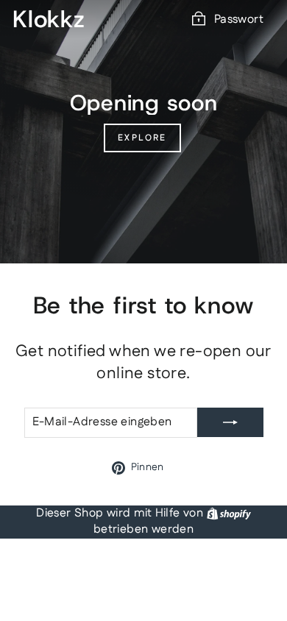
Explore (142, 138)
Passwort (238, 19)
